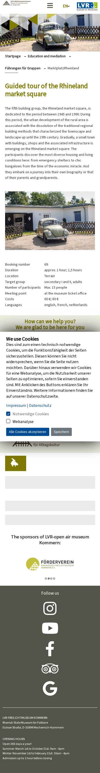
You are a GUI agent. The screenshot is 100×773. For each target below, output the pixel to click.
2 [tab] (49, 579)
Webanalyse (23, 421)
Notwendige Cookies (31, 414)
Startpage (13, 56)
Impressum (16, 405)
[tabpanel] (50, 564)
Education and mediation (47, 56)
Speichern (61, 431)
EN (65, 6)
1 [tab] (46, 579)
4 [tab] (54, 579)
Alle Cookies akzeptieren (27, 431)
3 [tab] (51, 579)
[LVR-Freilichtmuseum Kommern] (17, 4)
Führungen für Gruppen (23, 68)
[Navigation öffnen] (50, 6)
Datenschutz (40, 405)
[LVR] (87, 7)
